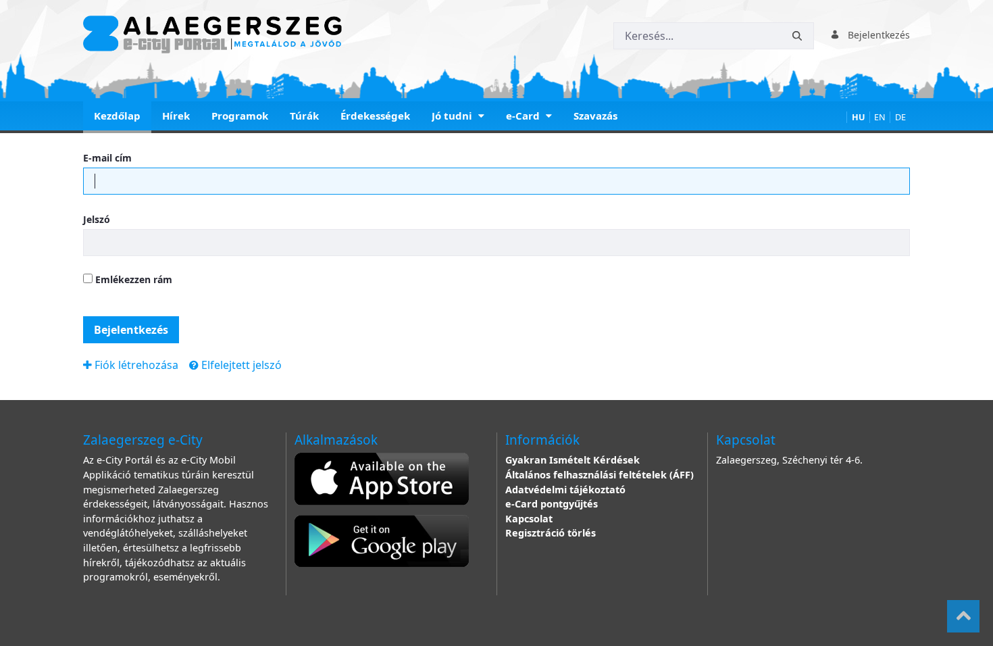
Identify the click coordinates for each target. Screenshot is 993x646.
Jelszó (96, 219)
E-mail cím (107, 157)
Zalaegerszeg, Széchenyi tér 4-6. (789, 459)
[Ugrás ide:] (215, 34)
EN (880, 117)
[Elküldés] (797, 36)
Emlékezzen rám (132, 279)
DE (900, 117)
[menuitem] (117, 117)
